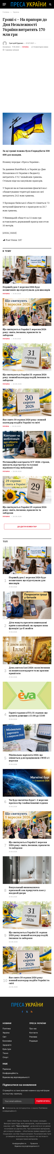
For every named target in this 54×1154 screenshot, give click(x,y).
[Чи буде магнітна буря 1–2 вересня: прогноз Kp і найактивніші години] (27, 783)
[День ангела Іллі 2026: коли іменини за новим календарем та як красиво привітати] (27, 650)
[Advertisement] (27, 80)
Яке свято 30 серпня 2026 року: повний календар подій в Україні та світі (24, 421)
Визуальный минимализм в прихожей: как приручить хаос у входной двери (27, 890)
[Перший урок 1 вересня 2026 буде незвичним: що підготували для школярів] (27, 270)
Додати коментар (27, 526)
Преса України (22, 1126)
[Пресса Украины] (28, 4)
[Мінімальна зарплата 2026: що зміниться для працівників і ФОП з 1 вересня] (27, 738)
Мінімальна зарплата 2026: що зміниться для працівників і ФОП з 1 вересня (29, 758)
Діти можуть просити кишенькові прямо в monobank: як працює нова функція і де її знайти (28, 625)
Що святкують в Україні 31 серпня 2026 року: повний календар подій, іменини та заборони (26, 377)
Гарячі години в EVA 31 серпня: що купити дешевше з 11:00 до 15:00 (28, 714)
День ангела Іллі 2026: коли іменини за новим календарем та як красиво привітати (29, 670)
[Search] (50, 4)
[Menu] (4, 4)
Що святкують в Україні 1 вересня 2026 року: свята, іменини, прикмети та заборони (24, 332)
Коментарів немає (41, 47)
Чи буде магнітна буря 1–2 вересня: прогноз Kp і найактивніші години (28, 801)
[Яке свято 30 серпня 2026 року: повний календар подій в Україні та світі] (27, 402)
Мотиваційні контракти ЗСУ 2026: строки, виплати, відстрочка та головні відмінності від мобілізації (26, 465)
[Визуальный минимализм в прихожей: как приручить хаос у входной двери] (27, 870)
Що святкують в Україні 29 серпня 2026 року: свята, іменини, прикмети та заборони (24, 510)
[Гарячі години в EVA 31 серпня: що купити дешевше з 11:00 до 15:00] (27, 695)
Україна (25, 47)
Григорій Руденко (16, 43)
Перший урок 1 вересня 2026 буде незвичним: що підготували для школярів (26, 288)
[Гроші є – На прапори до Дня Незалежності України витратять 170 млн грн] (27, 129)
